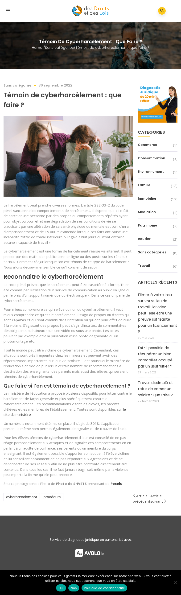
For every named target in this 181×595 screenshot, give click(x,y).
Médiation (147, 212)
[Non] (175, 582)
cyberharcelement (21, 497)
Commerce (147, 144)
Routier (144, 238)
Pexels (116, 483)
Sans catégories (59, 47)
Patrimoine (147, 225)
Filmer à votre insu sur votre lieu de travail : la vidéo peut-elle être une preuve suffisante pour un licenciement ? (157, 313)
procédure (52, 497)
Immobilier (147, 198)
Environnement (151, 171)
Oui (61, 588)
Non (74, 588)
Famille (144, 185)
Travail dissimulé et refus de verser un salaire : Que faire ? (155, 389)
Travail (144, 265)
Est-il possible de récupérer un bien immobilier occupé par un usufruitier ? (155, 357)
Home (37, 47)
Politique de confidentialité (104, 588)
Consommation (151, 158)
